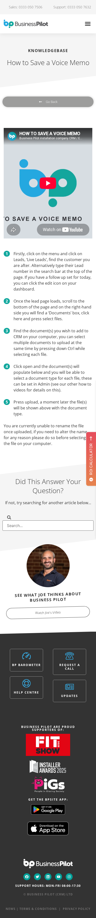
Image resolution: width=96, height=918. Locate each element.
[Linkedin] (48, 876)
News (11, 909)
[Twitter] (37, 876)
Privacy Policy (76, 909)
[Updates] (69, 686)
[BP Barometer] (26, 656)
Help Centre (26, 692)
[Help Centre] (26, 683)
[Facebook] (26, 876)
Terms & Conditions (38, 909)
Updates (69, 696)
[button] (88, 23)
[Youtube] (58, 876)
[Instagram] (69, 876)
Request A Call (69, 666)
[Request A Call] (69, 656)
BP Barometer (26, 665)
